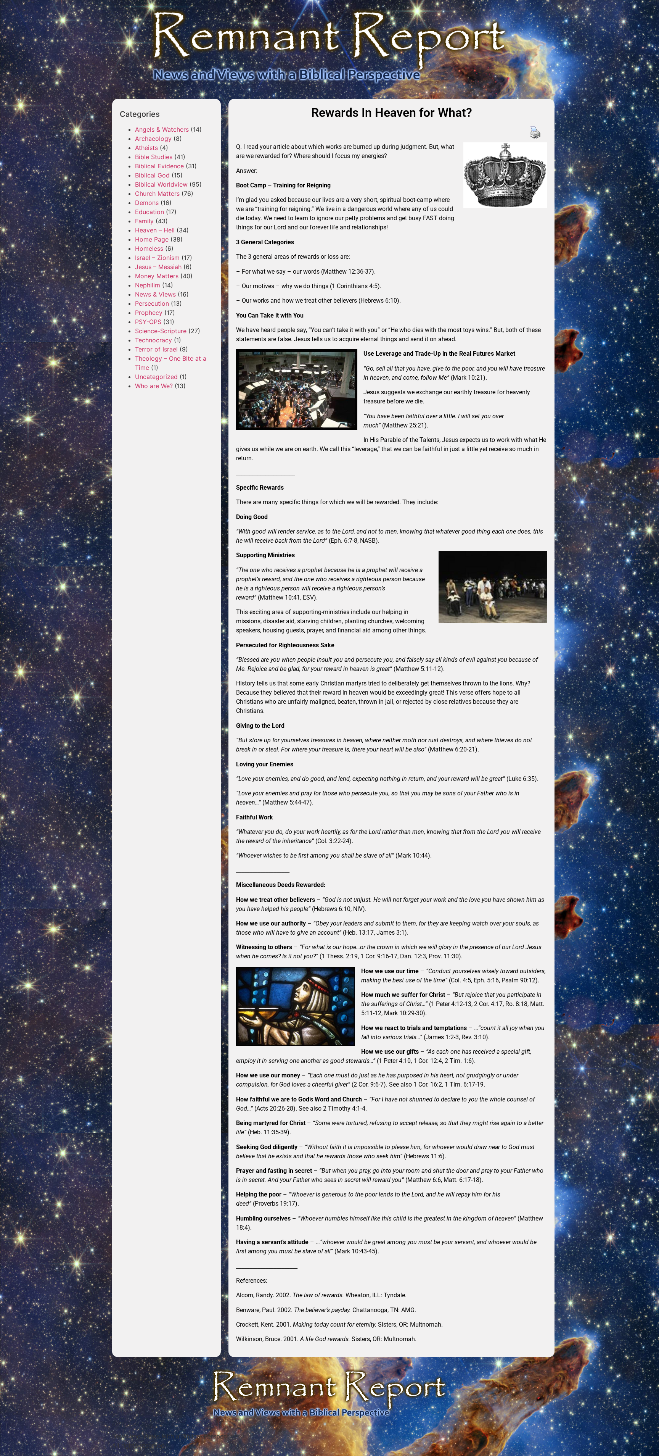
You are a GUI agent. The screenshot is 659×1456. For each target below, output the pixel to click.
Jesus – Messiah (158, 267)
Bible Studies (153, 157)
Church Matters (157, 193)
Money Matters (156, 276)
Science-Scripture (160, 331)
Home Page (152, 239)
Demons (147, 202)
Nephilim (147, 285)
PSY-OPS (148, 322)
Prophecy (148, 312)
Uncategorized (156, 377)
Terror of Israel (156, 349)
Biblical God (152, 175)
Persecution (152, 303)
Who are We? (154, 386)
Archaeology (153, 138)
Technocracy (153, 340)
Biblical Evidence (159, 166)
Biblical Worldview (161, 184)
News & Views (155, 294)
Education (149, 212)
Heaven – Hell (155, 230)
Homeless (149, 248)
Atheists (146, 148)
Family (144, 221)
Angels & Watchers (162, 129)
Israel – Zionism (157, 257)
